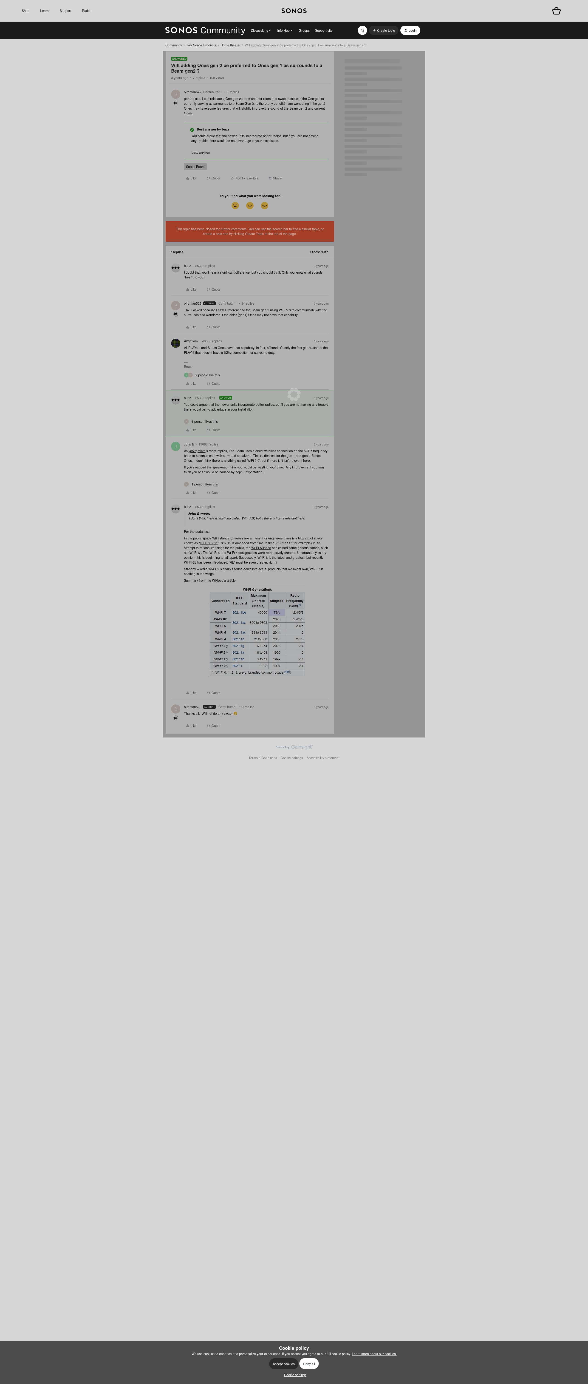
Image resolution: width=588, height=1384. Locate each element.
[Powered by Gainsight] (294, 748)
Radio (86, 10)
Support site (324, 30)
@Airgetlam (197, 450)
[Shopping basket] (556, 11)
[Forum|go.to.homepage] (205, 30)
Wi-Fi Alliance (261, 547)
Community (173, 45)
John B (189, 444)
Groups (304, 30)
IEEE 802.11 (209, 543)
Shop (25, 10)
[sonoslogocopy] (294, 11)
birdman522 (192, 92)
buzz (187, 265)
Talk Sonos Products (201, 45)
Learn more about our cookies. (374, 1353)
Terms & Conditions (263, 757)
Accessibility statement (323, 757)
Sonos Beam (195, 166)
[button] (384, 30)
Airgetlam (191, 341)
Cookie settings (292, 757)
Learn (44, 10)
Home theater (230, 45)
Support (65, 10)
